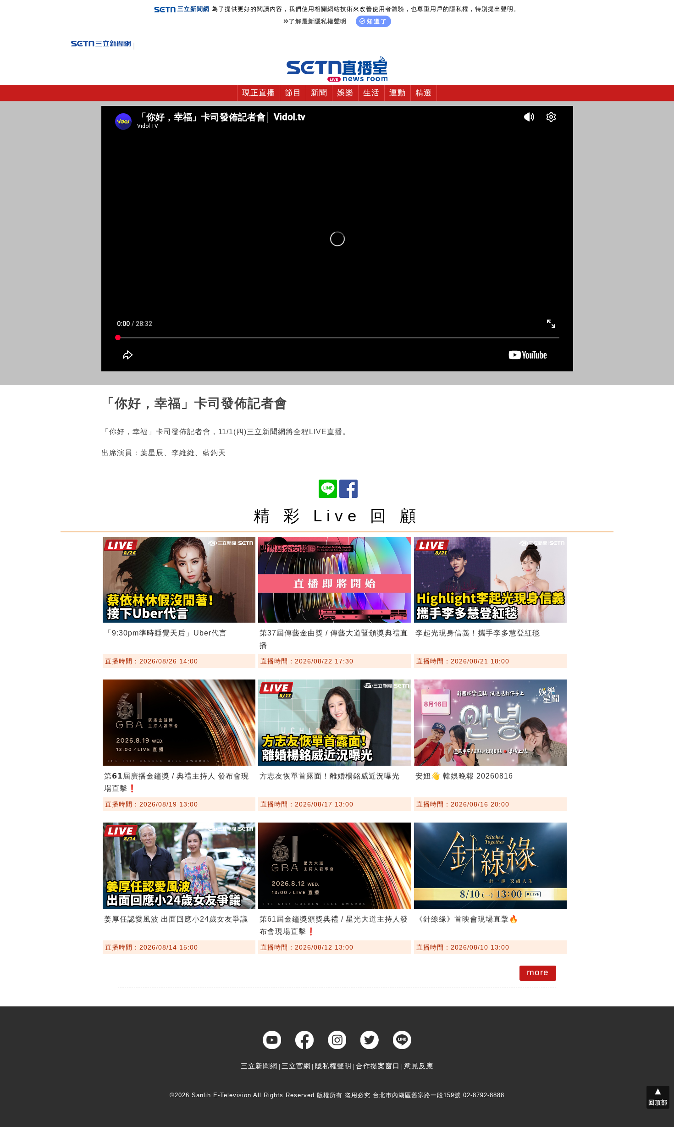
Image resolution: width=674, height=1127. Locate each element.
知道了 (377, 21)
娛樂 (345, 92)
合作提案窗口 (378, 1066)
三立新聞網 (259, 1066)
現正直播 (258, 92)
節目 (293, 92)
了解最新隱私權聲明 (318, 21)
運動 (397, 92)
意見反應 (418, 1066)
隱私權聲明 (333, 1066)
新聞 (319, 92)
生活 (371, 92)
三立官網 (296, 1066)
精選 (423, 92)
